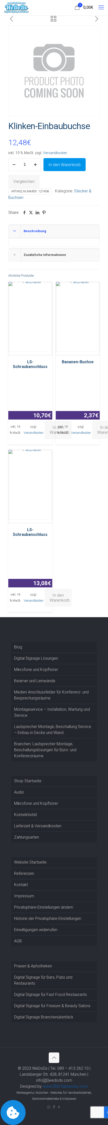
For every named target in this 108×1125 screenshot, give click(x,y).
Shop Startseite (27, 781)
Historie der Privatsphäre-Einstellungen (47, 918)
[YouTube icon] (59, 1107)
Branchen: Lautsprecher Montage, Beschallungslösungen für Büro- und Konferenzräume (45, 749)
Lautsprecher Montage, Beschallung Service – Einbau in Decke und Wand (52, 729)
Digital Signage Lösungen (36, 658)
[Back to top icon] (54, 1057)
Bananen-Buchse (78, 361)
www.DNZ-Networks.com (65, 1086)
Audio (19, 792)
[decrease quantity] (14, 164)
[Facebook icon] (54, 1107)
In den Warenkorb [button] (60, 598)
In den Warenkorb (64, 164)
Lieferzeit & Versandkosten (37, 826)
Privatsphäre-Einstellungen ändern (43, 907)
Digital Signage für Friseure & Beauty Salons (52, 1005)
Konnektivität (25, 814)
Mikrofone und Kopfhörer (36, 669)
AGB (18, 941)
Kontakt (21, 884)
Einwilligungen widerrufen (35, 929)
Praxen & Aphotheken (33, 966)
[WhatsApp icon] (49, 1107)
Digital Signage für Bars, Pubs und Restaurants (43, 980)
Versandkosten (55, 153)
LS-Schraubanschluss (30, 364)
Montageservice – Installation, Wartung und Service (52, 712)
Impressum (24, 896)
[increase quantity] (35, 164)
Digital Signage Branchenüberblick (43, 1017)
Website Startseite (30, 862)
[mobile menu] (101, 7)
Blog (18, 647)
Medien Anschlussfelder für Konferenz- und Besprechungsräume (51, 695)
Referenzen (24, 873)
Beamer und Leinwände (34, 680)
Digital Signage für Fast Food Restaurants (50, 994)
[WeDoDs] (16, 7)
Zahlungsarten (26, 837)
